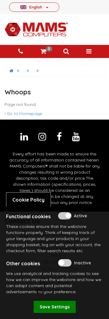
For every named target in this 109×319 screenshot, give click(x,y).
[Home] (11, 70)
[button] (66, 51)
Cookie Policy (28, 200)
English (35, 7)
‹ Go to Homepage (23, 113)
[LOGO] (36, 29)
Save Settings (55, 307)
